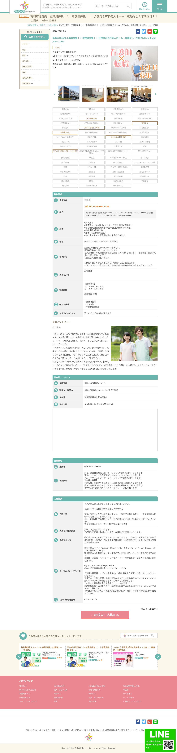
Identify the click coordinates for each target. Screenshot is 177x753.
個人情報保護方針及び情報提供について (119, 730)
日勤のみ (57, 694)
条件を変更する (34, 37)
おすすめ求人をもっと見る (138, 635)
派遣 (56, 701)
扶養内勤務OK (94, 690)
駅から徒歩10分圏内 (27, 690)
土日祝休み (127, 694)
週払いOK (92, 701)
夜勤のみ (92, 694)
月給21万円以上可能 (96, 686)
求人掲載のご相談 (79, 730)
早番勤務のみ (24, 694)
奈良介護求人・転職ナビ (37, 25)
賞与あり (23, 686)
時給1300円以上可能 (131, 686)
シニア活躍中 (128, 698)
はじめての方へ (33, 730)
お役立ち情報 (63, 730)
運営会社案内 (94, 730)
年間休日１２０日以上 (132, 701)
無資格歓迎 (58, 698)
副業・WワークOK (96, 698)
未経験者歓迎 (24, 698)
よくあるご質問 (48, 730)
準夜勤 (125, 690)
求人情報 (53, 25)
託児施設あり (59, 686)
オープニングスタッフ (28, 701)
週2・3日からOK (60, 690)
